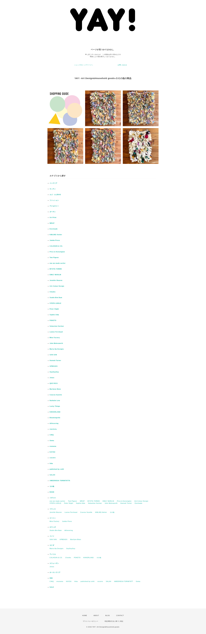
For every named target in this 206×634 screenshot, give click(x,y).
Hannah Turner (55, 360)
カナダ (52, 545)
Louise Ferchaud (56, 332)
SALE (52, 587)
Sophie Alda (54, 315)
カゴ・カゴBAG (55, 194)
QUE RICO (54, 383)
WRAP (52, 223)
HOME (84, 615)
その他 (52, 486)
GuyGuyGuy (54, 372)
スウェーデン (54, 563)
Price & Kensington (57, 252)
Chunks (53, 292)
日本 (51, 578)
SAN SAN (53, 355)
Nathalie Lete (55, 400)
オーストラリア (55, 572)
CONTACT (120, 615)
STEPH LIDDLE (55, 303)
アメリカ (53, 554)
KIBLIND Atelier (56, 234)
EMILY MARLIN (55, 275)
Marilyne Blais (55, 389)
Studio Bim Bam (56, 297)
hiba (51, 463)
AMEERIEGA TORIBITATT (123, 581)
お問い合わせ (122, 65)
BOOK (52, 492)
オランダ (53, 527)
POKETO (53, 320)
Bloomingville (55, 418)
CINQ (52, 435)
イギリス (53, 498)
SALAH (52, 475)
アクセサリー (54, 206)
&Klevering (54, 423)
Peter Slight (54, 309)
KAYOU (52, 452)
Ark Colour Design (57, 286)
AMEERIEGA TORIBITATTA (60, 480)
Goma (52, 440)
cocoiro (53, 458)
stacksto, (53, 429)
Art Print (53, 217)
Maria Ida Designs (57, 349)
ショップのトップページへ (83, 65)
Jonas (52, 377)
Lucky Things (55, 406)
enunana (53, 446)
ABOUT (96, 615)
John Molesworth (56, 343)
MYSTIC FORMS (56, 269)
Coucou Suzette (56, 395)
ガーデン (53, 212)
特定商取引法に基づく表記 (114, 621)
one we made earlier (58, 263)
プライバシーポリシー (90, 621)
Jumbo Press (55, 240)
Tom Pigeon (54, 257)
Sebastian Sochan (57, 326)
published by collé (57, 469)
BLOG (107, 615)
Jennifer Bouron (56, 280)
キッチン (53, 189)
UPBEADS (54, 366)
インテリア (53, 183)
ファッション (54, 200)
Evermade (54, 229)
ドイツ (52, 536)
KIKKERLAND (55, 412)
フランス (53, 509)
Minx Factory (55, 337)
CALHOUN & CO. (56, 246)
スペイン (53, 518)
